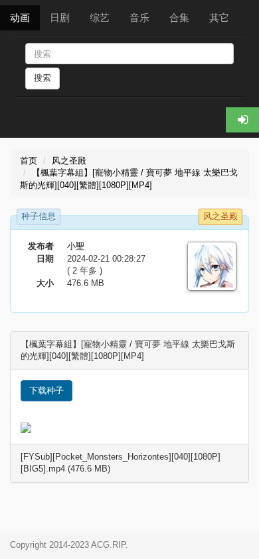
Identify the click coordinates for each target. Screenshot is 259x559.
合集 (179, 17)
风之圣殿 (69, 161)
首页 (28, 161)
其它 (219, 17)
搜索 (42, 78)
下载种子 (46, 390)
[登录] (242, 119)
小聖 (75, 246)
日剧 (60, 17)
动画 (20, 17)
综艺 (100, 17)
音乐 (139, 17)
